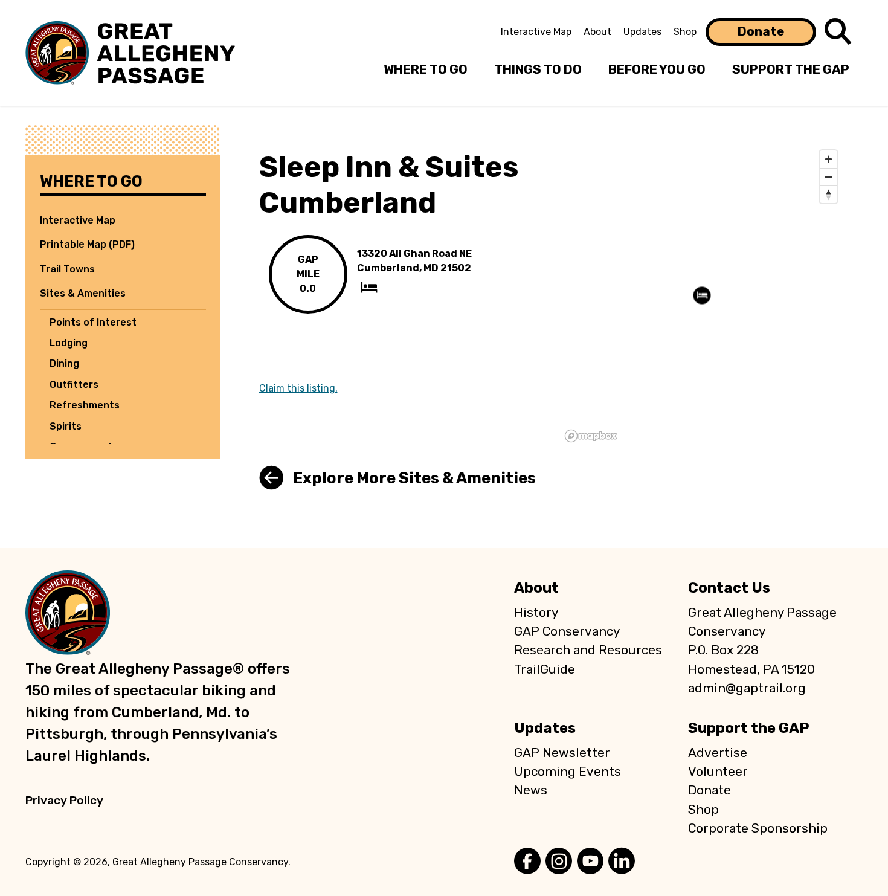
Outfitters (74, 384)
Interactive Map (536, 31)
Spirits (66, 426)
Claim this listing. (298, 388)
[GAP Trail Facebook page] (527, 862)
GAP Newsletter (562, 753)
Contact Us (729, 587)
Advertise (717, 753)
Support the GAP (748, 728)
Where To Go (426, 69)
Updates (642, 31)
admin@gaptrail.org (747, 688)
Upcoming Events (567, 771)
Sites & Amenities (83, 293)
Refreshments (85, 405)
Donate (761, 31)
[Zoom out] (828, 176)
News (530, 790)
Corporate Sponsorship (758, 828)
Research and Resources (588, 650)
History (536, 612)
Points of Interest (93, 322)
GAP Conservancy (567, 631)
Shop (685, 31)
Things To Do (538, 69)
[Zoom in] (828, 159)
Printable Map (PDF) (87, 244)
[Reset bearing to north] (828, 194)
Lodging (69, 343)
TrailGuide (544, 669)
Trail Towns (67, 269)
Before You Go (657, 69)
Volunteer (718, 771)
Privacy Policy (64, 800)
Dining (64, 363)
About (597, 31)
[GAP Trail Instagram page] (558, 862)
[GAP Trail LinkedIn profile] (621, 862)
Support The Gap (790, 69)
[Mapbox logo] (590, 436)
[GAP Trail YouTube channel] (590, 862)
